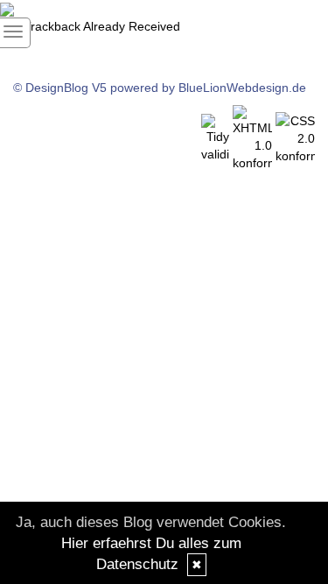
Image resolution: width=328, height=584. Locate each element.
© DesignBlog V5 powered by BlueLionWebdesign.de (159, 88)
